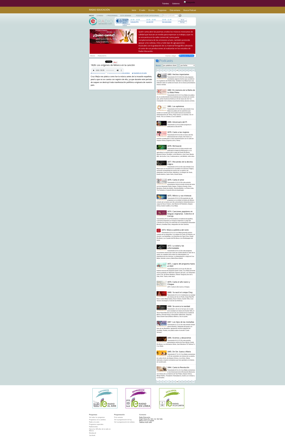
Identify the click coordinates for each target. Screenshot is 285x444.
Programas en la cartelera (97, 420)
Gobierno (176, 4)
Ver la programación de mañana (124, 422)
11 (180, 70)
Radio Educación (99, 10)
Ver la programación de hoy (182, 21)
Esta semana (175, 10)
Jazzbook (92, 435)
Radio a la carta (94, 422)
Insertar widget (170, 55)
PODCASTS (102, 55)
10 (177, 70)
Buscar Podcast (189, 10)
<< (158, 70)
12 (184, 70)
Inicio (134, 10)
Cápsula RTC (134, 22)
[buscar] (189, 2)
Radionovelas (93, 427)
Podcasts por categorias (147, 15)
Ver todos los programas (97, 417)
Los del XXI (149, 22)
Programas (162, 10)
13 (187, 70)
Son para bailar (166, 22)
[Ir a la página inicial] (87, 3)
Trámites (165, 4)
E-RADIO (100, 15)
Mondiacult (92, 433)
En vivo (151, 10)
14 (190, 70)
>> (193, 70)
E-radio (142, 10)
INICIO (92, 55)
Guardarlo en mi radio (140, 73)
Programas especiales (96, 424)
